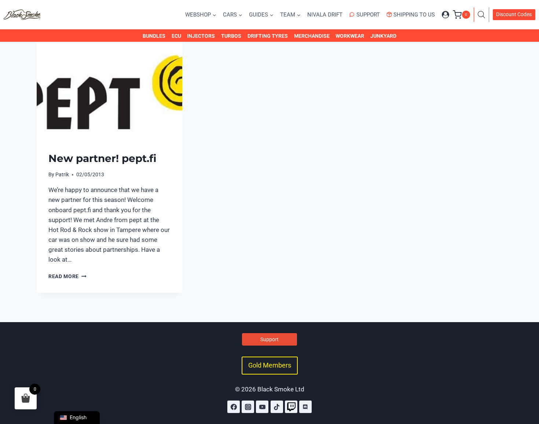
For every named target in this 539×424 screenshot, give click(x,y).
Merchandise (312, 36)
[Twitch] (291, 407)
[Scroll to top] (525, 386)
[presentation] (109, 90)
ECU (176, 36)
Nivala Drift (324, 14)
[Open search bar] (483, 14)
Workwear (350, 36)
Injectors (201, 36)
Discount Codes (514, 14)
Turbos (231, 36)
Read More (67, 276)
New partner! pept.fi (102, 158)
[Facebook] (233, 407)
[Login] (445, 14)
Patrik (62, 174)
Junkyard (383, 36)
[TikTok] (277, 407)
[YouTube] (262, 407)
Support (368, 14)
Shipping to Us (414, 14)
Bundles (154, 36)
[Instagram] (248, 407)
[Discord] (305, 407)
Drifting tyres (267, 36)
